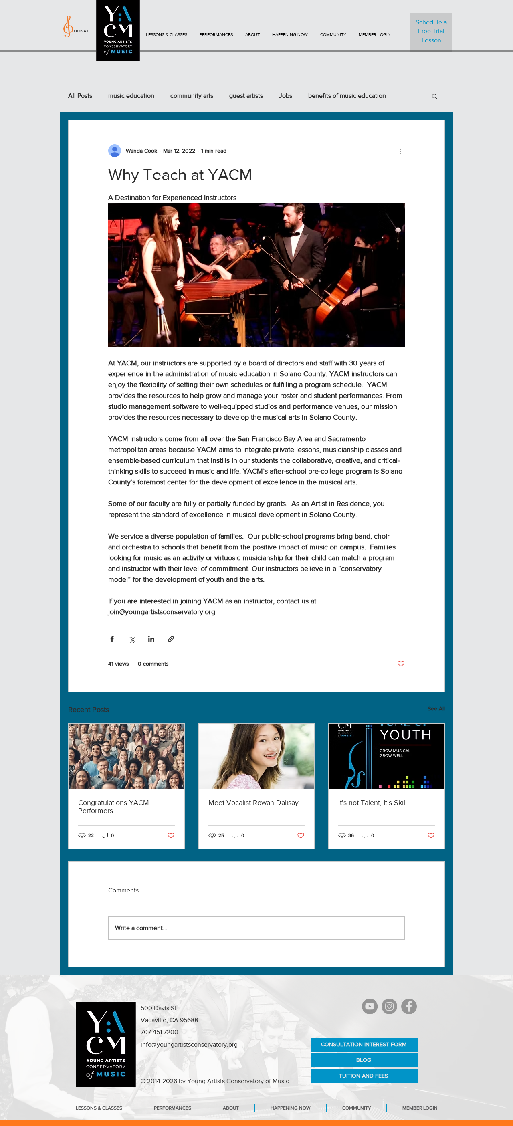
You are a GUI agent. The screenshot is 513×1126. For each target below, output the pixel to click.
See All (436, 708)
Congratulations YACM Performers (113, 807)
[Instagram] (389, 1006)
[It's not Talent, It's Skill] (386, 756)
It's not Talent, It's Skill (372, 803)
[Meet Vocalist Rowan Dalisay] (257, 756)
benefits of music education (347, 95)
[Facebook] (409, 1006)
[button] (434, 96)
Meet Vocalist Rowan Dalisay (253, 803)
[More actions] (400, 150)
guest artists (246, 95)
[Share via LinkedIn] (151, 639)
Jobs (285, 95)
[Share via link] (171, 639)
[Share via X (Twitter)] (131, 639)
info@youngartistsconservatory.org (189, 1044)
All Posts (80, 95)
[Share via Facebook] (112, 639)
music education (131, 95)
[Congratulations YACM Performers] (126, 756)
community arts (191, 95)
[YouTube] (370, 1006)
